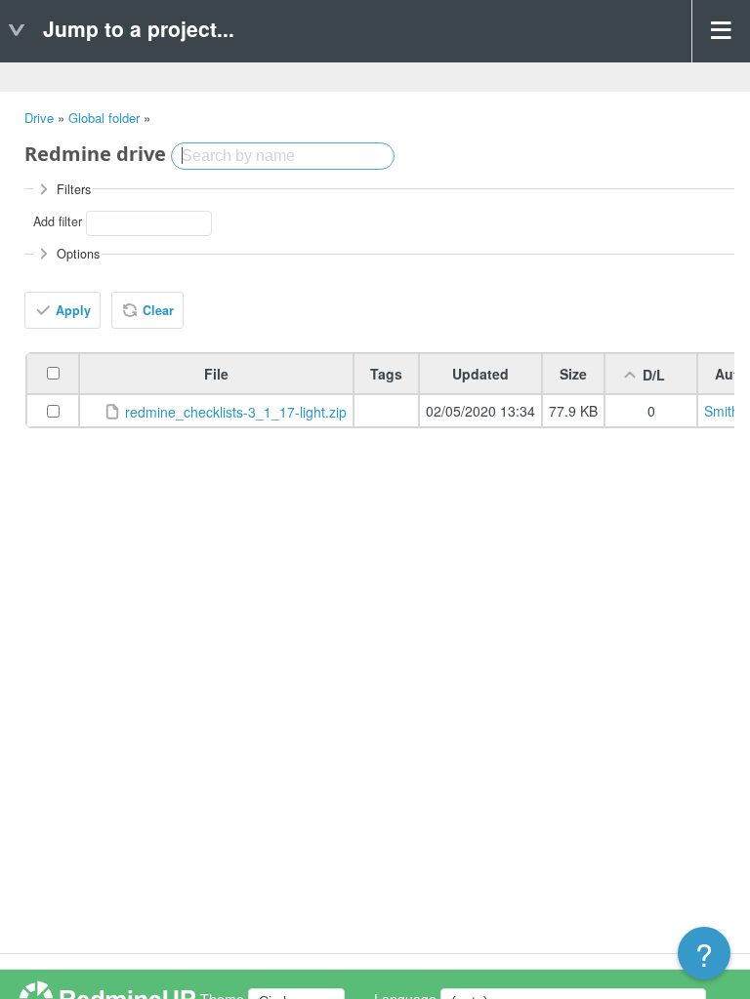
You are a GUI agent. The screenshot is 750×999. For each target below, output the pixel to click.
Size (573, 373)
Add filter (57, 222)
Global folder (104, 117)
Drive (39, 117)
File (216, 373)
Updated (480, 373)
